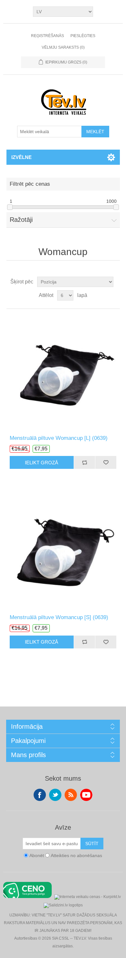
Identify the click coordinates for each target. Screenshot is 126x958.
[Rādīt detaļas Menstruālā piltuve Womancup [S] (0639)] (63, 551)
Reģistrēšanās (47, 36)
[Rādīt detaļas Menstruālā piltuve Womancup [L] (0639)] (63, 372)
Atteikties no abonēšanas (76, 855)
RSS (71, 795)
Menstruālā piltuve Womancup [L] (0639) (59, 438)
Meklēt (95, 131)
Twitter (55, 795)
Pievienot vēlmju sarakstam (105, 462)
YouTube (86, 795)
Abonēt (36, 855)
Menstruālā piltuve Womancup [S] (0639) (59, 617)
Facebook (40, 795)
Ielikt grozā (41, 462)
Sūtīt (92, 843)
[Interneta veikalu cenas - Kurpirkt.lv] (87, 896)
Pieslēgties (82, 36)
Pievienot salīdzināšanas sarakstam (84, 462)
